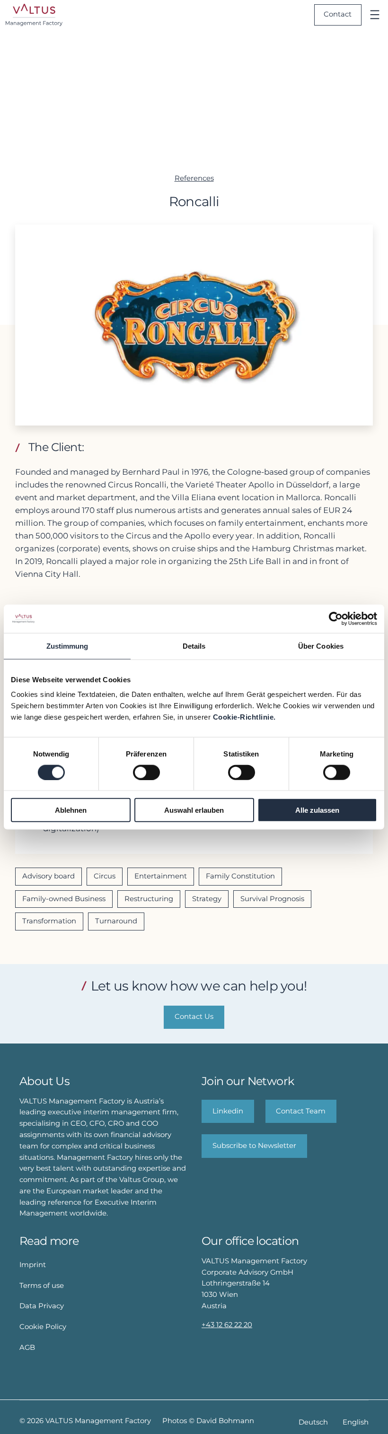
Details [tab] (194, 646)
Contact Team (301, 1111)
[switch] (146, 772)
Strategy (206, 899)
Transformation (49, 921)
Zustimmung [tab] (67, 646)
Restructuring (148, 899)
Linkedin (227, 1111)
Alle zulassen (317, 810)
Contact (338, 14)
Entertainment (160, 876)
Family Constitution (240, 876)
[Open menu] (374, 14)
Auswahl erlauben (194, 810)
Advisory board (48, 876)
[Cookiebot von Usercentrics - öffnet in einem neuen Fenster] (335, 618)
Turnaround (116, 921)
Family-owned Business (64, 899)
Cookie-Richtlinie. (244, 717)
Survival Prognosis (272, 899)
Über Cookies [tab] (321, 646)
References (194, 178)
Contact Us (194, 1016)
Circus (104, 876)
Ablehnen (71, 810)
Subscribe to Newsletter (254, 1145)
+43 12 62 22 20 (227, 1325)
